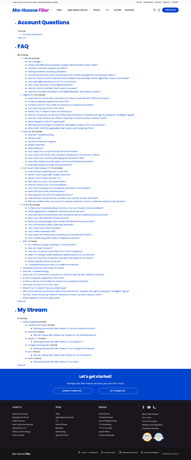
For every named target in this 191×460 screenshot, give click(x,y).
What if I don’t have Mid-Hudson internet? (49, 174)
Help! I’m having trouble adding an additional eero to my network (61, 254)
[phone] (154, 407)
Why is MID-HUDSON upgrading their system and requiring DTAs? (61, 128)
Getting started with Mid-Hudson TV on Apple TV (58, 341)
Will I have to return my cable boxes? (47, 181)
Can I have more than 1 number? (44, 228)
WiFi (25, 241)
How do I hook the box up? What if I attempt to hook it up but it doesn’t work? (67, 118)
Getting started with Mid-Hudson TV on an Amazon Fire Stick (64, 328)
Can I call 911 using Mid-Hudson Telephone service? (53, 238)
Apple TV (32, 338)
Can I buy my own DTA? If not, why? (46, 108)
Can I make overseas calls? (42, 231)
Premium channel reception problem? (47, 68)
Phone (26, 204)
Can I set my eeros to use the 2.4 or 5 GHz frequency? (55, 251)
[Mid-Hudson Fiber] (21, 453)
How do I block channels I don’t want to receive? (52, 88)
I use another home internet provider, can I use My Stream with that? (63, 198)
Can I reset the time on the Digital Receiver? (50, 84)
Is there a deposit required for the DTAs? (48, 101)
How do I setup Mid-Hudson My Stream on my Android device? (64, 335)
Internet (27, 131)
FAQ (23, 46)
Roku (30, 358)
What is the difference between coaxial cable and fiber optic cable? (63, 64)
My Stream (32, 310)
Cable (26, 58)
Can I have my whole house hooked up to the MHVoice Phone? (59, 234)
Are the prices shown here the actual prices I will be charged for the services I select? (72, 74)
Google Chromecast (38, 345)
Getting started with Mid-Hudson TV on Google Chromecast (63, 348)
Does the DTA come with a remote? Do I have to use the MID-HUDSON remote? (68, 98)
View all (21, 37)
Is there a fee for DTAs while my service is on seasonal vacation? (61, 104)
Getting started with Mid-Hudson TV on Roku (55, 361)
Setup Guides (29, 321)
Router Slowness (36, 144)
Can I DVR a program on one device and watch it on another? (59, 188)
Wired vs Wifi (34, 138)
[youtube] (148, 407)
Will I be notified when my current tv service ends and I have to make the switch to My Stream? (76, 201)
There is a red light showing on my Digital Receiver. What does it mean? (64, 91)
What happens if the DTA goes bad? (46, 121)
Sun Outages (34, 61)
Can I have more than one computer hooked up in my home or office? (64, 154)
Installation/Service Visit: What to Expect (43, 267)
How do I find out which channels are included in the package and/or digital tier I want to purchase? (78, 78)
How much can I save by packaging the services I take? (56, 158)
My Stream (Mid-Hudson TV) (37, 168)
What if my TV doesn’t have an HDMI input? (50, 111)
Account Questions (43, 22)
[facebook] (143, 407)
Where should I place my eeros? (44, 261)
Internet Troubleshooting (41, 134)
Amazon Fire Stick (37, 325)
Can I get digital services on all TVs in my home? (52, 81)
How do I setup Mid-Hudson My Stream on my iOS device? (62, 355)
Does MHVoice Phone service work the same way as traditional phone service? (68, 214)
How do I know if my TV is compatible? (47, 184)
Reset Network (35, 148)
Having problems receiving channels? (47, 71)
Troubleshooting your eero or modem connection (53, 264)
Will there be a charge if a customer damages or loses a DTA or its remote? (66, 124)
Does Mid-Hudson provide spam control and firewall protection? (61, 161)
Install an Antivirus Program (42, 141)
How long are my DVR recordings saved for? (50, 194)
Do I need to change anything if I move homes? (52, 244)
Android (32, 331)
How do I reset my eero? (40, 248)
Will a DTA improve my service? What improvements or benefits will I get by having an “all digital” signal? (81, 114)
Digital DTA (28, 94)
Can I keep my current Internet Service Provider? (53, 151)
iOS (29, 351)
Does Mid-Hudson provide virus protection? (50, 164)
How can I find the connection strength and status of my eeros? (60, 257)
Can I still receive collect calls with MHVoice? (51, 224)
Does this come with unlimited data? (46, 191)
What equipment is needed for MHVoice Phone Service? (56, 211)
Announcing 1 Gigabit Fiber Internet (27, 2)
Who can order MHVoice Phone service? (48, 218)
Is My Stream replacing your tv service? (48, 171)
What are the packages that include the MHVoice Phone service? (61, 221)
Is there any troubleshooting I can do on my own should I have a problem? (65, 208)
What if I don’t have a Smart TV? (44, 178)
